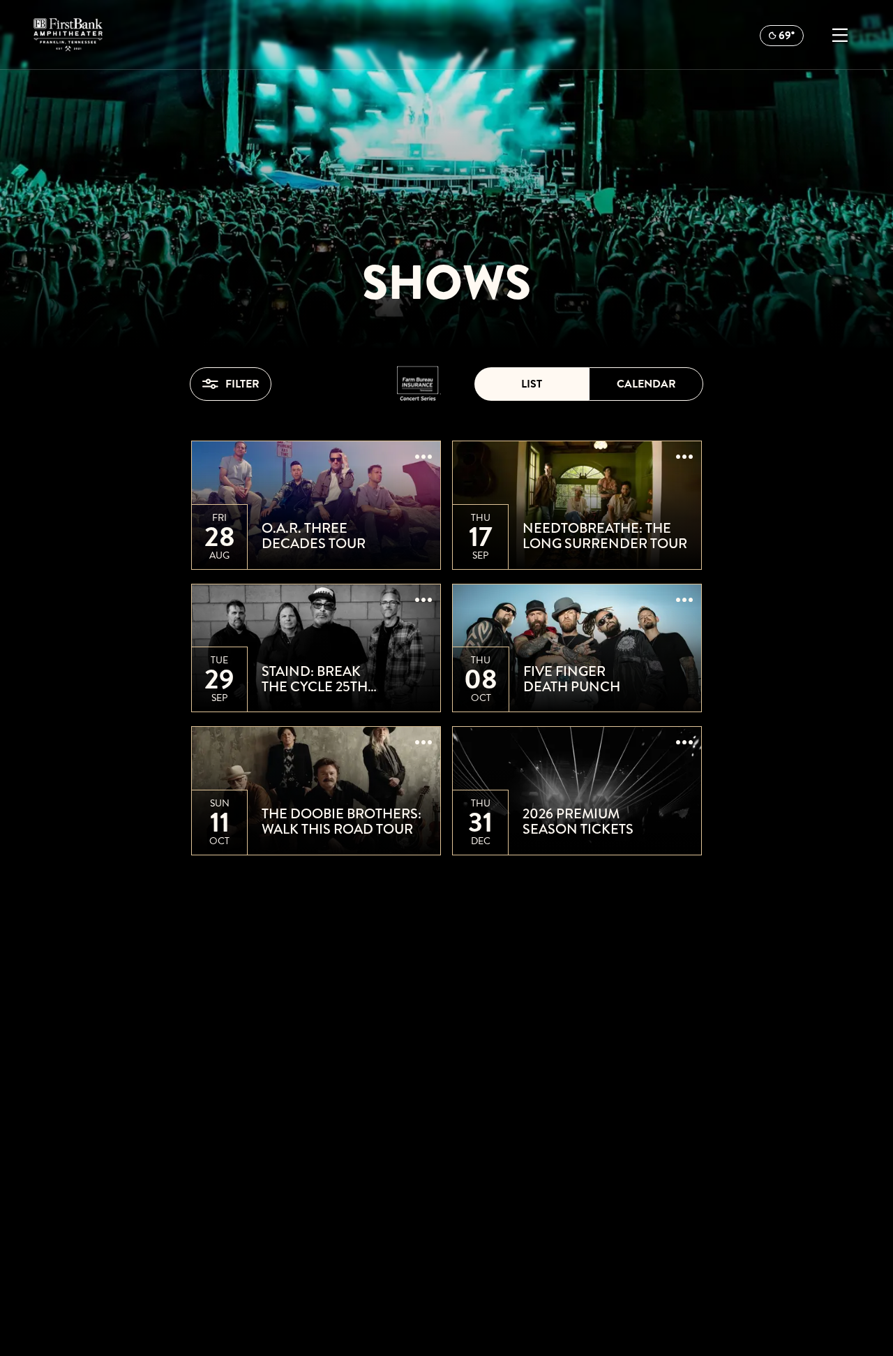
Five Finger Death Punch (571, 679)
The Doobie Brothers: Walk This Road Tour (341, 821)
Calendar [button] (646, 384)
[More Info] (423, 458)
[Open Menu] (840, 35)
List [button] (531, 384)
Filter (242, 384)
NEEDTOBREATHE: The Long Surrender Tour (605, 536)
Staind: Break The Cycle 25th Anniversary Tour (329, 679)
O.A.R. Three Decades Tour (314, 536)
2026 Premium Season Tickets (578, 821)
